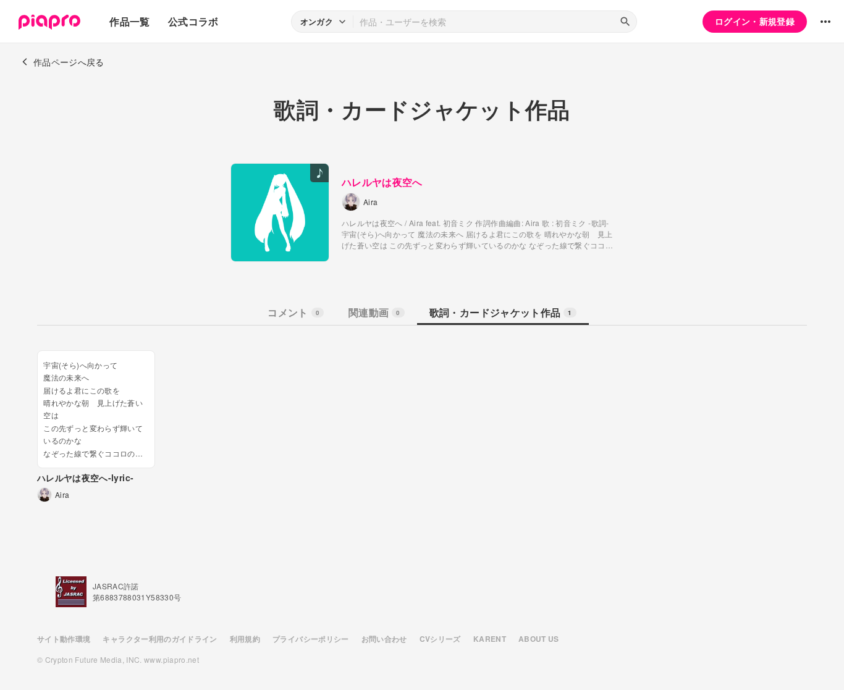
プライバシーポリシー (310, 638)
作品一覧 (129, 21)
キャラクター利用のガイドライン (160, 638)
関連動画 (374, 312)
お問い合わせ (384, 638)
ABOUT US (538, 638)
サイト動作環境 (63, 638)
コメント (293, 312)
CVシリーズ (440, 638)
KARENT (489, 638)
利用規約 (245, 638)
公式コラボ (193, 21)
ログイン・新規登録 (755, 21)
